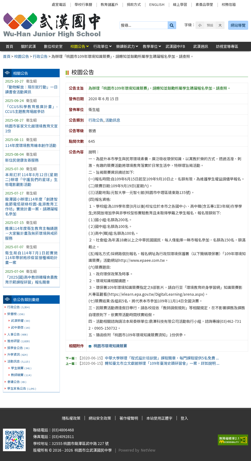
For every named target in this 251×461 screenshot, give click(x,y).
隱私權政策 (71, 418)
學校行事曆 (83, 4)
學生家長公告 (21, 388)
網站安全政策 (100, 418)
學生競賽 (21, 368)
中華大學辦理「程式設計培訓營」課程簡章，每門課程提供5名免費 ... (148, 358)
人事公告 (17, 334)
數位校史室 (53, 46)
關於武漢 (28, 46)
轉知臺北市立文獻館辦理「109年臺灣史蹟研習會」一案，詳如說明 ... (148, 363)
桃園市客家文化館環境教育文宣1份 (31, 128)
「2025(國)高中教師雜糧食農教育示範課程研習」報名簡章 (31, 279)
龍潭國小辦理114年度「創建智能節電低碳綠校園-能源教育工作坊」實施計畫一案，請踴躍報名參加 (31, 206)
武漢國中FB (175, 46)
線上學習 (180, 4)
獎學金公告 (18, 347)
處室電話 (59, 4)
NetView (148, 450)
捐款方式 (134, 4)
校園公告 (77, 46)
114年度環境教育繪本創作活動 (30, 145)
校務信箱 (229, 4)
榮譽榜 (16, 313)
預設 (210, 25)
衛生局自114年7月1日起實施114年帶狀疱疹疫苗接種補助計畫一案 (31, 257)
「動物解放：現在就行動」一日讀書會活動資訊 (31, 89)
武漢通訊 (200, 46)
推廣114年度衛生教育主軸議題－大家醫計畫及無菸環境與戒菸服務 (31, 233)
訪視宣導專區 (227, 46)
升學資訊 (17, 354)
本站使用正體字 (159, 418)
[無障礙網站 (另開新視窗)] (233, 440)
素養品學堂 (204, 4)
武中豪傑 (20, 327)
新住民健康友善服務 (22, 160)
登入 (184, 418)
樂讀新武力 (125, 46)
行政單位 (100, 46)
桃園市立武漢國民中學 (92, 450)
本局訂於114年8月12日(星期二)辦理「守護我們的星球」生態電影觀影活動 (31, 179)
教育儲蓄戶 (109, 4)
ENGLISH (157, 4)
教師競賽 (21, 374)
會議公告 (16, 381)
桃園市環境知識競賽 (110, 345)
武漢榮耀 (20, 320)
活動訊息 (18, 361)
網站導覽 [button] (238, 25)
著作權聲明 (128, 418)
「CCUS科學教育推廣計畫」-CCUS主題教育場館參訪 (31, 109)
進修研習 (18, 340)
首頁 (9, 46)
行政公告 (18, 307)
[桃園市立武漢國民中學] (52, 25)
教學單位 (150, 46)
